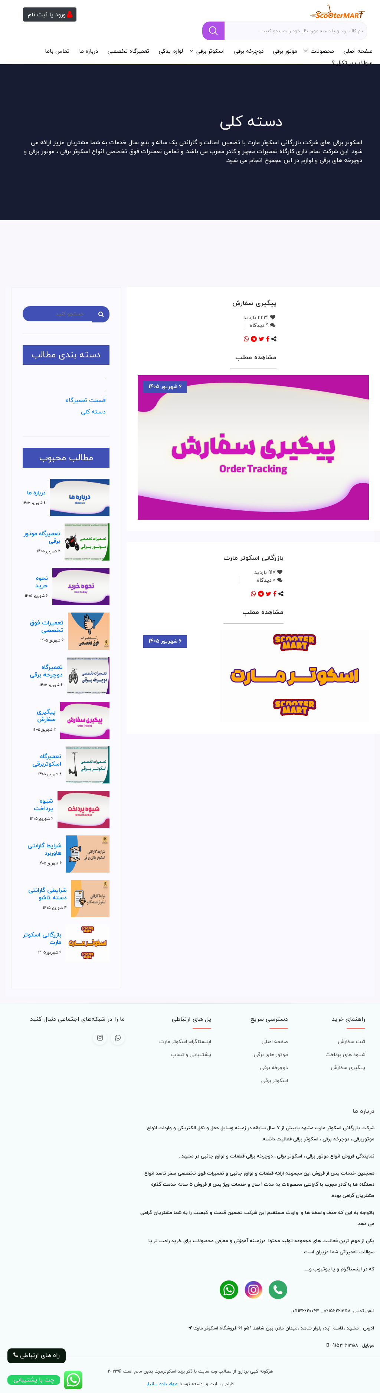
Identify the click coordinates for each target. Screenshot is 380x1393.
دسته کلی (93, 411)
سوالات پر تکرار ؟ (352, 62)
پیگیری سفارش (348, 1067)
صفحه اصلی (358, 50)
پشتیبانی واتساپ (191, 1054)
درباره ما (88, 50)
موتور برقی (285, 50)
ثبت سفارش (351, 1041)
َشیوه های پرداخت (345, 1054)
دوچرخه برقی (248, 50)
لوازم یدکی (171, 50)
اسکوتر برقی (210, 50)
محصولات (322, 50)
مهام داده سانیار (162, 1384)
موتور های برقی (271, 1054)
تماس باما (57, 50)
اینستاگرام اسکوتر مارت (185, 1041)
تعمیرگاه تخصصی (128, 50)
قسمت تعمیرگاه (86, 400)
